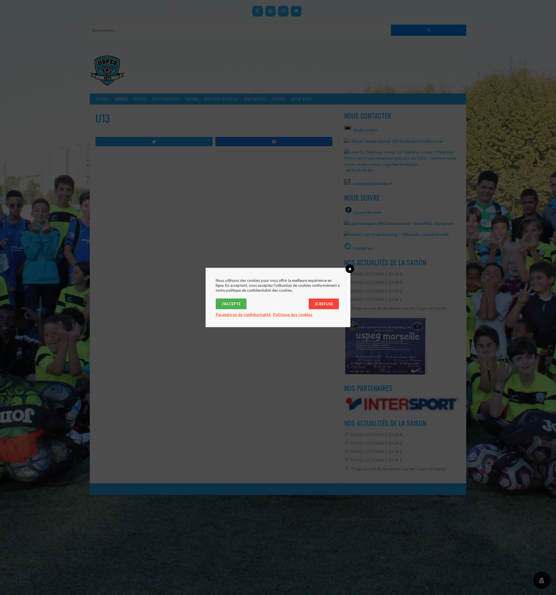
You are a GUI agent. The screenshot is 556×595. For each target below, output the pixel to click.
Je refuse (323, 304)
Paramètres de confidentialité (243, 314)
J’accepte (231, 304)
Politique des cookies (292, 314)
